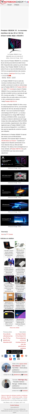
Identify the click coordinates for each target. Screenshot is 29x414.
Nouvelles (9, 397)
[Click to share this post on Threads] (10, 356)
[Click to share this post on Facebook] (5, 356)
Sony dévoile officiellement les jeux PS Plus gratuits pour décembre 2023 (7, 338)
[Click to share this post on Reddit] (22, 355)
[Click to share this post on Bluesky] (14, 356)
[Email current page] (18, 359)
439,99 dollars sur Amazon (8, 141)
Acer (2, 234)
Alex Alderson (16, 366)
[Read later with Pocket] (26, 355)
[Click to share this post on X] (18, 355)
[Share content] (2, 356)
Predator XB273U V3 (11, 101)
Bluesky (25, 374)
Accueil (10, 5)
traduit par (12, 73)
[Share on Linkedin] (14, 358)
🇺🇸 (8, 75)
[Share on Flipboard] (10, 358)
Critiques (16, 5)
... (27, 5)
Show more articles (14, 327)
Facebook (25, 390)
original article (23, 364)
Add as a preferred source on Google (16, 351)
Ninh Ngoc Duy (22, 380)
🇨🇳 (10, 75)
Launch (13, 77)
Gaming (4, 77)
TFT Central (10, 89)
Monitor (9, 77)
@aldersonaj (17, 374)
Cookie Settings (14, 405)
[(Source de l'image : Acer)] (14, 161)
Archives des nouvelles (17, 397)
